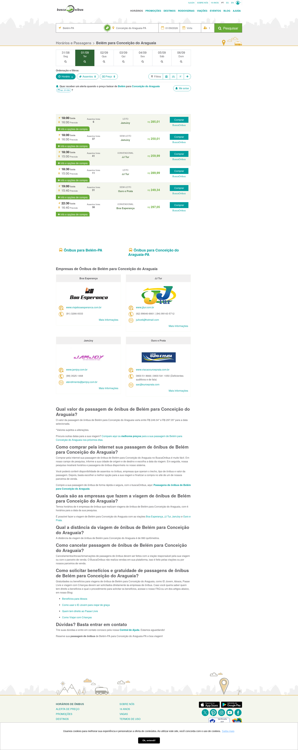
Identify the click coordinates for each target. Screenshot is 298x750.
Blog (227, 10)
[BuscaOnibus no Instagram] (221, 712)
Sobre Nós (202, 2)
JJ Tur (167, 516)
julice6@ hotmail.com (147, 319)
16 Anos (215, 2)
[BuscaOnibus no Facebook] (238, 712)
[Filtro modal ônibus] (166, 76)
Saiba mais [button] (228, 731)
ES (227, 2)
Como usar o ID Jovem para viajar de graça (86, 605)
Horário (65, 76)
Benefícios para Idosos (74, 598)
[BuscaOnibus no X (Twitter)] (205, 712)
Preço (109, 76)
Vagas (124, 714)
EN (232, 2)
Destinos (170, 10)
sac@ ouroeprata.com (147, 384)
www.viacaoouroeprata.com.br (152, 369)
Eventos (215, 10)
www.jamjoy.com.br (76, 369)
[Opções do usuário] (238, 2)
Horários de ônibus (70, 704)
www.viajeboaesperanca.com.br (83, 307)
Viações (202, 10)
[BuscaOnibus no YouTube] (230, 712)
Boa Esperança (154, 516)
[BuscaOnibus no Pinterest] (213, 712)
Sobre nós (127, 704)
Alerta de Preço (67, 709)
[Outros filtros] (187, 76)
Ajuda (191, 2)
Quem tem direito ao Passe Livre (80, 611)
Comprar (179, 119)
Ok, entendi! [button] (149, 740)
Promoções (153, 10)
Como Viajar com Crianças (77, 617)
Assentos (87, 76)
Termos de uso (130, 719)
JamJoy (176, 516)
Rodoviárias (186, 10)
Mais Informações (108, 319)
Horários (136, 10)
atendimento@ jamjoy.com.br (81, 382)
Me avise (183, 88)
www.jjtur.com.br (145, 307)
